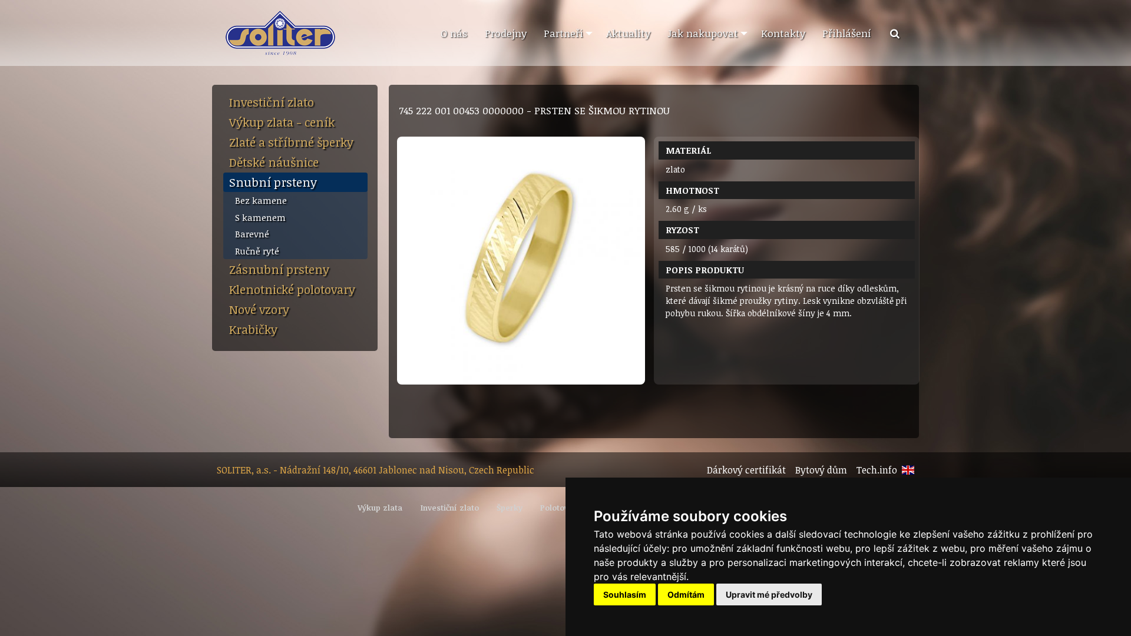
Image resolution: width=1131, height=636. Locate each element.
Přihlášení (846, 33)
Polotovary (560, 507)
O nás (454, 33)
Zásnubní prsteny (279, 269)
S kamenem (260, 217)
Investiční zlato (271, 102)
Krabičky (253, 329)
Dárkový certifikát (746, 469)
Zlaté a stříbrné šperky (291, 142)
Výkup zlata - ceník (282, 122)
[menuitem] (453, 34)
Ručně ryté (257, 251)
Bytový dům (821, 469)
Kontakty (783, 33)
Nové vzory (259, 309)
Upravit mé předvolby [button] (769, 594)
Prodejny (506, 33)
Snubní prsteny (273, 182)
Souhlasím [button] (624, 594)
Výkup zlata (380, 507)
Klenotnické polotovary (292, 289)
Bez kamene (261, 200)
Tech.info (876, 469)
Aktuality (628, 33)
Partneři (563, 33)
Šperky (509, 507)
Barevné (252, 234)
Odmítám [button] (686, 594)
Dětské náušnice (274, 162)
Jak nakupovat (702, 33)
